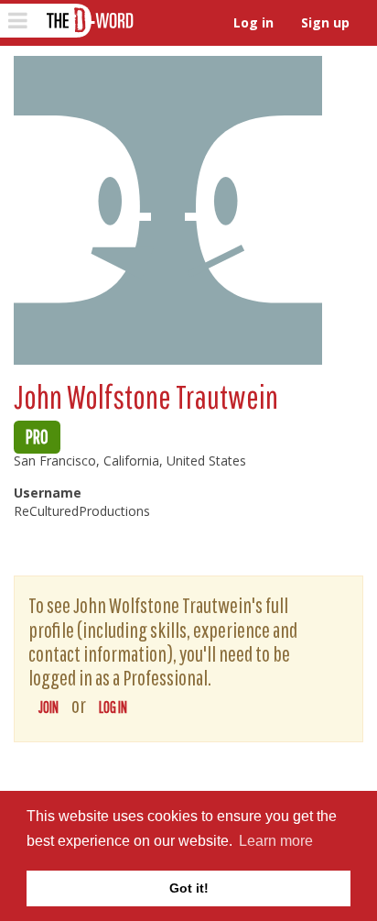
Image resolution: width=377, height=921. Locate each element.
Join (48, 707)
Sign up (325, 22)
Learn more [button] (276, 841)
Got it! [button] (189, 888)
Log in (253, 22)
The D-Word (88, 20)
